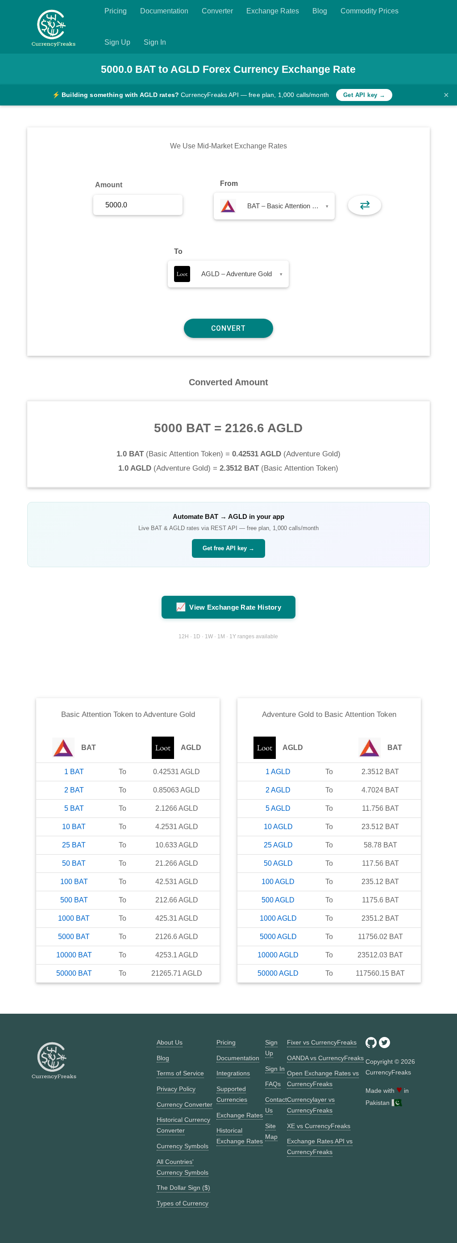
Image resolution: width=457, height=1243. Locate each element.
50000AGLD (278, 973)
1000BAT (74, 918)
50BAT (74, 863)
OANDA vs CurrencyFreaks (325, 1058)
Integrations (233, 1073)
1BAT (74, 771)
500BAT (74, 900)
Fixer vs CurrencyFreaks (322, 1042)
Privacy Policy (176, 1088)
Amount (108, 185)
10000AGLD (278, 955)
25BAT (74, 845)
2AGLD (278, 790)
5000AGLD (278, 936)
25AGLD (278, 845)
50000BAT (74, 973)
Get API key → (364, 95)
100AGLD (278, 881)
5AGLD (278, 808)
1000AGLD (278, 918)
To (178, 251)
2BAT (74, 790)
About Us (170, 1042)
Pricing (115, 11)
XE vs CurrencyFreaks (318, 1125)
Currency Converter (184, 1104)
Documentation (164, 11)
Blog (319, 11)
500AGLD (278, 900)
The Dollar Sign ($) (183, 1187)
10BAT (74, 826)
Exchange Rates (272, 11)
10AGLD (278, 826)
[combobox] (274, 206)
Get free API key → (228, 548)
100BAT (74, 881)
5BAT (74, 808)
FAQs (273, 1083)
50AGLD (278, 863)
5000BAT (74, 936)
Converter (217, 11)
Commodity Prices (370, 11)
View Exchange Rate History (228, 607)
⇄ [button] (365, 205)
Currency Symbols (182, 1146)
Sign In (155, 42)
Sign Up (117, 42)
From (229, 183)
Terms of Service (180, 1073)
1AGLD (278, 771)
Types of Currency (182, 1203)
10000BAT (74, 955)
